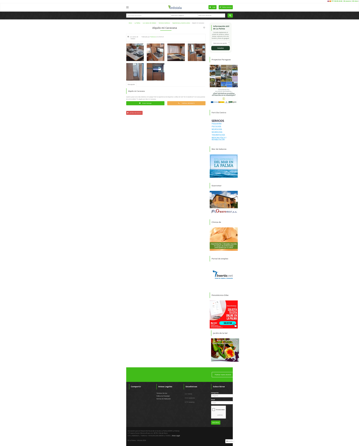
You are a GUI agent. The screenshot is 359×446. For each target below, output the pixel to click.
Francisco (153, 37)
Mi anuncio (347, 1)
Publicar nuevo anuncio (223, 375)
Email (213, 400)
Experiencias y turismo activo (181, 23)
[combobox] (184, 15)
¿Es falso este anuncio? (135, 113)
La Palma (137, 23)
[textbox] (178, 15)
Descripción (131, 84)
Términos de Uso (161, 393)
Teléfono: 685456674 (187, 103)
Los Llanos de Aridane (149, 23)
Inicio (130, 23)
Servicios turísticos (164, 23)
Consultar (220, 48)
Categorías (215, 393)
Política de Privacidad (162, 396)
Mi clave (355, 1)
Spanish (230, 441)
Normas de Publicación (163, 399)
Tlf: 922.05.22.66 (337, 1)
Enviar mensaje (146, 103)
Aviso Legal (176, 436)
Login (213, 7)
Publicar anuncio (226, 7)
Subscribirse (215, 422)
